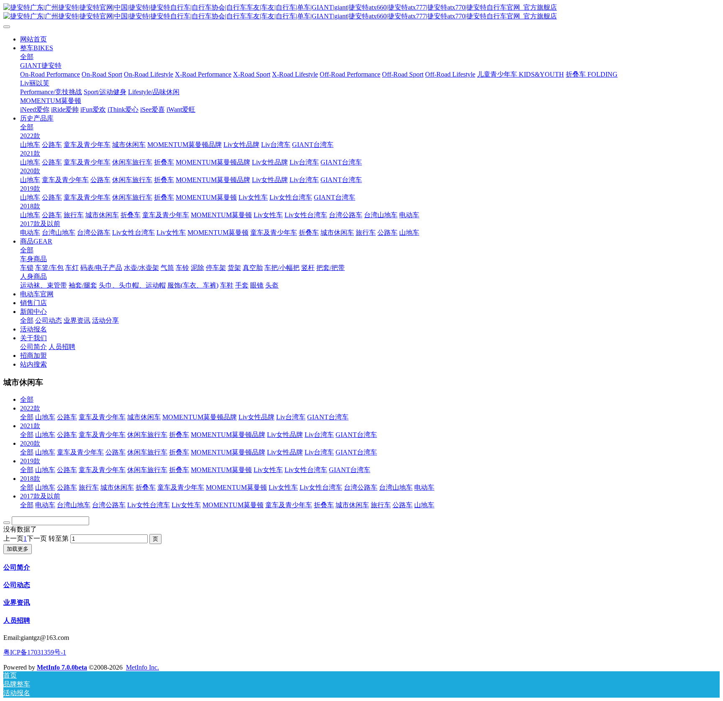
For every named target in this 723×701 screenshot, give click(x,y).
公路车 (67, 417)
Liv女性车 (268, 469)
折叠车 (179, 434)
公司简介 (16, 567)
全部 (26, 56)
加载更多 (17, 549)
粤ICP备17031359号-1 (34, 652)
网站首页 (33, 39)
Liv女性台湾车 (306, 469)
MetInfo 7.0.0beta (62, 667)
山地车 (45, 417)
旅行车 (89, 487)
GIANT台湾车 (328, 417)
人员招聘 (16, 620)
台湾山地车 (396, 487)
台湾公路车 (360, 487)
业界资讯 (16, 602)
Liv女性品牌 (256, 417)
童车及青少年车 (102, 417)
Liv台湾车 (290, 417)
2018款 (30, 478)
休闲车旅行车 (147, 434)
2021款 (30, 425)
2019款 (30, 461)
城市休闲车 (144, 417)
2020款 (30, 443)
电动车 (424, 487)
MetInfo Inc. (142, 667)
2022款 (30, 408)
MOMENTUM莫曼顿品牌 (199, 417)
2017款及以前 (40, 496)
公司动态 (16, 584)
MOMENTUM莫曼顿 (221, 469)
